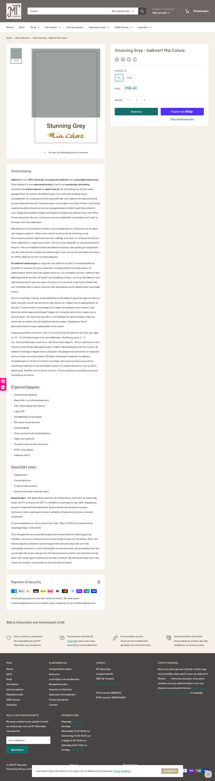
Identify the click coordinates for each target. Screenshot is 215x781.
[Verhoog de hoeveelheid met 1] (144, 100)
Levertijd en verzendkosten (64, 679)
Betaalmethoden (58, 684)
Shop (33, 27)
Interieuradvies (74, 27)
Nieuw (9, 27)
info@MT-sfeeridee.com (109, 683)
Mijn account (159, 12)
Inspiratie (143, 27)
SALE (22, 27)
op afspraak (78, 721)
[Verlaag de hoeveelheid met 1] (128, 100)
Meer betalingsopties (182, 118)
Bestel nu (136, 111)
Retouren (54, 674)
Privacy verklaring (121, 771)
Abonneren (17, 749)
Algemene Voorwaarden (62, 694)
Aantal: (119, 99)
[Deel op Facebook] (117, 59)
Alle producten (22, 38)
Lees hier (72, 640)
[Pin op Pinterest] (123, 59)
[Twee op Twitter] (129, 59)
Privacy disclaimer (59, 699)
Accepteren (169, 771)
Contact (53, 704)
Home (9, 38)
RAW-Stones (122, 27)
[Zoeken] (142, 11)
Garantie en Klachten (60, 689)
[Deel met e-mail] (135, 59)
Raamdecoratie (97, 27)
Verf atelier (51, 27)
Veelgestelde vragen (60, 668)
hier (168, 678)
